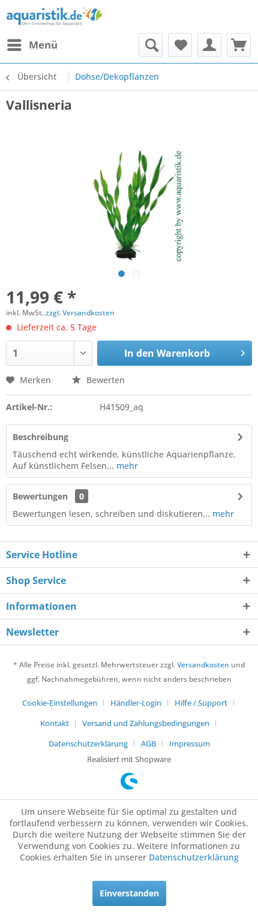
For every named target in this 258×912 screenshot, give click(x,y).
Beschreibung (40, 437)
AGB (148, 743)
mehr (126, 465)
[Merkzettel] (180, 45)
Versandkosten (203, 665)
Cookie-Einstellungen (59, 702)
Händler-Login (135, 702)
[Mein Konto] (209, 45)
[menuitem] (32, 45)
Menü (43, 45)
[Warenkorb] (239, 45)
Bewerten (104, 380)
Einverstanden (129, 893)
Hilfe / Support (201, 702)
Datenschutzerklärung (88, 743)
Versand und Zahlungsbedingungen (145, 723)
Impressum (189, 743)
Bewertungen (40, 496)
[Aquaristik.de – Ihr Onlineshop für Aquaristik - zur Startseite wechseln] (54, 16)
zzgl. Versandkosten (80, 313)
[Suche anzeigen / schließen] (151, 45)
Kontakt (54, 723)
